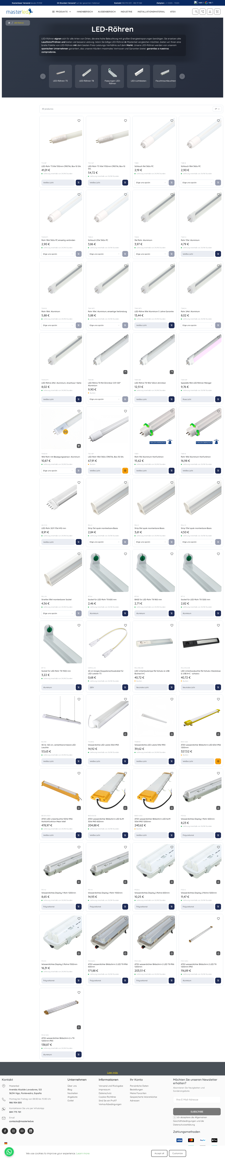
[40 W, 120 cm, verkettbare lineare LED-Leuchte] (61, 717)
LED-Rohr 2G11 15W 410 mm (53, 528)
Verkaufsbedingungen (110, 1104)
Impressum (104, 1089)
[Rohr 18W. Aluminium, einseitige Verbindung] (108, 283)
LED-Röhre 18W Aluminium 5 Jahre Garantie (154, 311)
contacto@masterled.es (21, 1121)
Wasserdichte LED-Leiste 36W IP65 (103, 745)
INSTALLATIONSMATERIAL (151, 11)
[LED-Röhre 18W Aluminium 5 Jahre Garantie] (155, 283)
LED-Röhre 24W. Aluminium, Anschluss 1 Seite (61, 383)
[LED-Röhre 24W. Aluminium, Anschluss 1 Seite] (61, 355)
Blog (70, 1089)
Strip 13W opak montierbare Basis (196, 528)
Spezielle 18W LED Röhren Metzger (196, 383)
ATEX (173, 11)
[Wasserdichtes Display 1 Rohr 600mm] (201, 791)
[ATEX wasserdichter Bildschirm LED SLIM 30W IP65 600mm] (108, 791)
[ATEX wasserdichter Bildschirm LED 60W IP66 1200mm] (201, 717)
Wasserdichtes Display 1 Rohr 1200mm (58, 892)
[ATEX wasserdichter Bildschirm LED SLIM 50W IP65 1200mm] (155, 791)
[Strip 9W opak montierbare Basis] (155, 500)
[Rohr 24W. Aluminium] (201, 283)
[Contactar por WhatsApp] (9, 1151)
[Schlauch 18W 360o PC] (201, 138)
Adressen (134, 1100)
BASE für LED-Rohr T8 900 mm (148, 599)
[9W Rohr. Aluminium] (155, 212)
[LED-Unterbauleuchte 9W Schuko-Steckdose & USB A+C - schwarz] (201, 643)
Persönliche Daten (139, 1085)
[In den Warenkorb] (79, 183)
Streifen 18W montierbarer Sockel (56, 599)
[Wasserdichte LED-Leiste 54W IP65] (155, 717)
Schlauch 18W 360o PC (191, 166)
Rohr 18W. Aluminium (50, 311)
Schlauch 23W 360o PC (98, 240)
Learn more (83, 1153)
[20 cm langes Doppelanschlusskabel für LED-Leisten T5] (108, 643)
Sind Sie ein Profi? (108, 1100)
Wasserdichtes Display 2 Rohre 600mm (152, 892)
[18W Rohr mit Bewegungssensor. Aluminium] (61, 429)
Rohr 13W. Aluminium (190, 240)
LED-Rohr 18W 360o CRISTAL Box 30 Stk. (106, 456)
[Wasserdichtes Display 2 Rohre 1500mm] (61, 936)
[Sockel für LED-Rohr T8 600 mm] (108, 571)
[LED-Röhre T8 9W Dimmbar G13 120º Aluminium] (108, 355)
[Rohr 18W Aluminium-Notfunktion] (201, 429)
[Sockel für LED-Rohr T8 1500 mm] (61, 643)
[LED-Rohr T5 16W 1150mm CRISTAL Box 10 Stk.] (108, 138)
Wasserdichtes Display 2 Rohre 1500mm (59, 964)
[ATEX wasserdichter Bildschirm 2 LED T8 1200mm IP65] (201, 936)
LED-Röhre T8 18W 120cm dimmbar (150, 383)
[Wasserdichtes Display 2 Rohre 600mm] (155, 865)
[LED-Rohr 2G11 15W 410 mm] (61, 500)
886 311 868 (137, 3)
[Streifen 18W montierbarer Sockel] (61, 571)
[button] (196, 11)
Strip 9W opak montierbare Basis (149, 528)
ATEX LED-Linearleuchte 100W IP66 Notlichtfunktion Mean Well (57, 820)
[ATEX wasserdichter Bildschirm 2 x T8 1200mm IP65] (61, 1010)
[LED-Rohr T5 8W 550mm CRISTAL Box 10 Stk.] (61, 138)
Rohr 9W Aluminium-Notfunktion (149, 456)
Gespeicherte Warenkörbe (143, 1096)
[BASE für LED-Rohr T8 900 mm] (155, 571)
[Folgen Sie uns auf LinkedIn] (31, 1131)
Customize (177, 1153)
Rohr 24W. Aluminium (190, 311)
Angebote (72, 1096)
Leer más (112, 1072)
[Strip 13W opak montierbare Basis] (201, 500)
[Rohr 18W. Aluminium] (61, 283)
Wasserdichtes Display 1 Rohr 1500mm (105, 892)
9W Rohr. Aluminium (143, 240)
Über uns (72, 1085)
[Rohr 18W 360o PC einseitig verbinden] (61, 212)
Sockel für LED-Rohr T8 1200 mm (195, 599)
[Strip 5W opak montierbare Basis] (108, 500)
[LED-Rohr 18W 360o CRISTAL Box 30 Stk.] (108, 429)
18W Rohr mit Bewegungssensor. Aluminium (60, 456)
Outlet (71, 1100)
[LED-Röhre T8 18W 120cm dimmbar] (155, 355)
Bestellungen (136, 1089)
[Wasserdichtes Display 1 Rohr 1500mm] (108, 865)
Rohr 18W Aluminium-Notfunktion (196, 456)
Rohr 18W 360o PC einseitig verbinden (58, 240)
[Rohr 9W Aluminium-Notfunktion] (155, 429)
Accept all (159, 1153)
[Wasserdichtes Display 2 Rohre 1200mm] (201, 865)
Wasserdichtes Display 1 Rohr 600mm (198, 819)
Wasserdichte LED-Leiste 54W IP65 (150, 745)
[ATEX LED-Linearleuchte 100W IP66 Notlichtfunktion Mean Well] (61, 791)
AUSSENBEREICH (107, 11)
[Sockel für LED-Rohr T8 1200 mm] (201, 571)
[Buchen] (125, 471)
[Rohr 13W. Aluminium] (201, 212)
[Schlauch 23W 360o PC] (108, 212)
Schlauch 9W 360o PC (144, 166)
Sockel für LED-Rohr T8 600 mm (102, 599)
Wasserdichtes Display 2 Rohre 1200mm (199, 892)
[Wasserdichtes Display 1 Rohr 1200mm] (61, 865)
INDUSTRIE (126, 11)
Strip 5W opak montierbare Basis (103, 528)
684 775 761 (15, 1112)
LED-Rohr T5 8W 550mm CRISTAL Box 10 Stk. (61, 166)
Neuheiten (73, 1093)
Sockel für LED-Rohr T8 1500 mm (56, 671)
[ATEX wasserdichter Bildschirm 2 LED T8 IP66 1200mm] (155, 936)
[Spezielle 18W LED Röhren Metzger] (201, 355)
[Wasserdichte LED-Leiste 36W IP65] (108, 717)
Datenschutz (105, 1093)
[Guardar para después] (79, 120)
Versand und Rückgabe (111, 1085)
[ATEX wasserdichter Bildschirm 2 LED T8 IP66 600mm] (108, 936)
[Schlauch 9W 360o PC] (155, 138)
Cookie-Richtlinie (107, 1096)
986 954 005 (127, 3)
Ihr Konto (136, 1079)
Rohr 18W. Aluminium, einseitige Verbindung (107, 311)
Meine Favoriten (138, 1093)
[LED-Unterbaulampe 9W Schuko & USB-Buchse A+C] (155, 643)
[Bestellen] (217, 109)
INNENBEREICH (85, 11)
